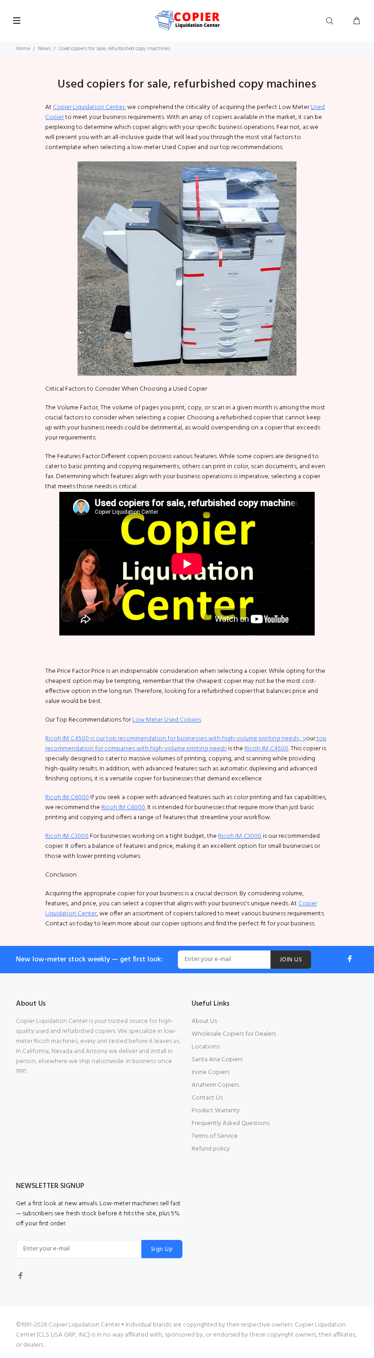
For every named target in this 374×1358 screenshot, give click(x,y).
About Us (204, 1021)
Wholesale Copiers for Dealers (234, 1034)
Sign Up (162, 1249)
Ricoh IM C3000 (66, 836)
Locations (205, 1047)
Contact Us (207, 1098)
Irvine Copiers (210, 1072)
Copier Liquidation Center (89, 107)
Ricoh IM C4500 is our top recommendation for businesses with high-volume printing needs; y (175, 738)
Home (23, 48)
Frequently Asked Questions (231, 1123)
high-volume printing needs (188, 749)
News (44, 48)
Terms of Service (215, 1136)
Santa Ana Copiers (217, 1059)
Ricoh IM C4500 (266, 749)
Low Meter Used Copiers (166, 720)
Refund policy (211, 1149)
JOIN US (291, 960)
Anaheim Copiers (215, 1085)
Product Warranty (216, 1110)
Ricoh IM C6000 (67, 797)
